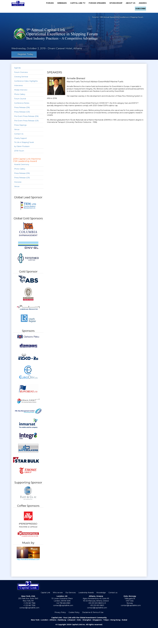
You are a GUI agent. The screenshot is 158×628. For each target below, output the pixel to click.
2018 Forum (19, 151)
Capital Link (45, 593)
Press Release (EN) (22, 107)
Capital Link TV (78, 3)
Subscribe (140, 9)
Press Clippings (20, 125)
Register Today (24, 54)
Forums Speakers (98, 3)
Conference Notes (21, 103)
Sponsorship (116, 3)
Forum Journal (20, 99)
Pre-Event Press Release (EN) (26, 116)
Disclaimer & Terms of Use (92, 612)
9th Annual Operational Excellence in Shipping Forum (121, 17)
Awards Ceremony (21, 164)
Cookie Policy (74, 612)
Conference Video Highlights (26, 81)
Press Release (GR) (22, 112)
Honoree (17, 182)
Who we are (58, 593)
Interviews (18, 85)
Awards (143, 3)
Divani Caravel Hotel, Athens (65, 48)
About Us (131, 3)
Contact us (112, 593)
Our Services (70, 593)
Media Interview (20, 90)
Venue (16, 129)
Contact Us (18, 134)
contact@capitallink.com (29, 608)
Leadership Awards (86, 593)
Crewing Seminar (21, 77)
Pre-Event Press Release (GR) (26, 121)
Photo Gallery (19, 94)
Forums (50, 3)
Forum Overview (21, 72)
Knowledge (101, 593)
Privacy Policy (60, 612)
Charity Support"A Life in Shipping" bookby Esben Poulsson (24, 142)
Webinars (62, 3)
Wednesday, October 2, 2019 (28, 48)
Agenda (17, 68)
